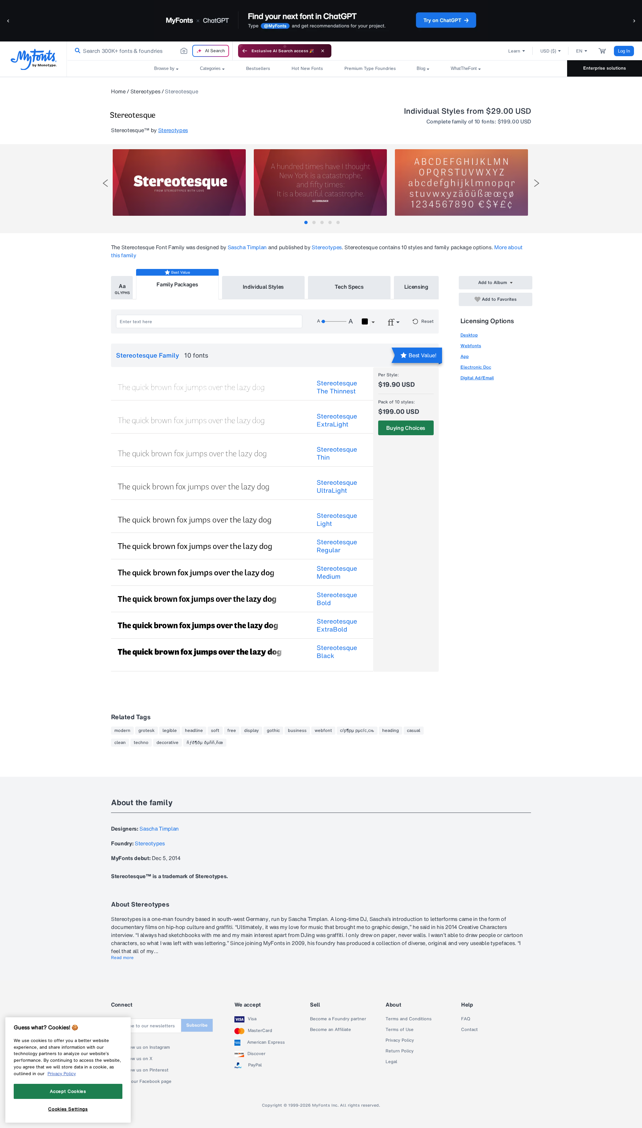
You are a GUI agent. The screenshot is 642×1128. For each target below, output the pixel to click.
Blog (421, 68)
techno (141, 742)
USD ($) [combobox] (548, 51)
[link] (76, 51)
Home (118, 91)
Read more (122, 957)
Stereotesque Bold (337, 598)
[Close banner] (322, 51)
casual (413, 730)
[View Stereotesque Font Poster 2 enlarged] (320, 182)
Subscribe (197, 1025)
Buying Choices (405, 428)
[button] (8, 20)
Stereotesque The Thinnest (337, 387)
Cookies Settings (68, 1109)
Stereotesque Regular (337, 546)
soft (215, 730)
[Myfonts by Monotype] (34, 59)
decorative (167, 742)
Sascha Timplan (247, 247)
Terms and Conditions (409, 1019)
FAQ (465, 1019)
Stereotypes (145, 91)
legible (170, 730)
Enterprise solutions (604, 68)
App (464, 356)
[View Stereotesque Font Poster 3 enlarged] (461, 182)
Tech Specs (349, 287)
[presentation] (105, 183)
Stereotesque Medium (337, 572)
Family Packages (177, 284)
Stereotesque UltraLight (337, 486)
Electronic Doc (475, 367)
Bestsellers (258, 68)
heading (390, 730)
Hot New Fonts (307, 68)
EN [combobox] (579, 51)
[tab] (306, 222)
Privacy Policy (400, 1040)
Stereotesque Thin (337, 453)
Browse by (164, 68)
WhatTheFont (464, 68)
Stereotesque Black (337, 651)
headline (194, 730)
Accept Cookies (68, 1091)
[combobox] (150, 50)
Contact (469, 1029)
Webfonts (470, 346)
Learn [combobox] (514, 51)
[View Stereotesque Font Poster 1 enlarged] (179, 182)
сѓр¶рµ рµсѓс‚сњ (357, 730)
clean (120, 742)
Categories (210, 68)
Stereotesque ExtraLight (337, 420)
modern (122, 730)
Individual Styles (263, 287)
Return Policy (400, 1051)
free (231, 730)
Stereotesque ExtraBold (337, 625)
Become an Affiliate (330, 1029)
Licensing (416, 287)
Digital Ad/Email (477, 378)
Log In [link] (624, 51)
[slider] (333, 321)
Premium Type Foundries (369, 68)
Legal (391, 1061)
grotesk (146, 730)
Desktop (469, 335)
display (251, 730)
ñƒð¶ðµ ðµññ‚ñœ (205, 742)
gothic (273, 730)
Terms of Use (400, 1029)
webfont (323, 730)
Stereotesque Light (337, 519)
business (297, 730)
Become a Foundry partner (338, 1019)
